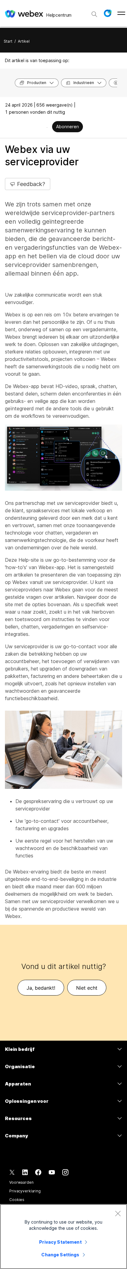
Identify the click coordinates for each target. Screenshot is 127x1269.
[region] (63, 1236)
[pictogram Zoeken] (94, 14)
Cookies (16, 1199)
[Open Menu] (121, 13)
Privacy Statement (60, 1242)
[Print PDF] (47, 127)
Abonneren (67, 126)
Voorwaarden (21, 1182)
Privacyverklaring (25, 1191)
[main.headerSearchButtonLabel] (94, 12)
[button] (108, 13)
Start (8, 41)
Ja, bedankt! (41, 988)
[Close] (118, 1213)
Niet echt (86, 988)
